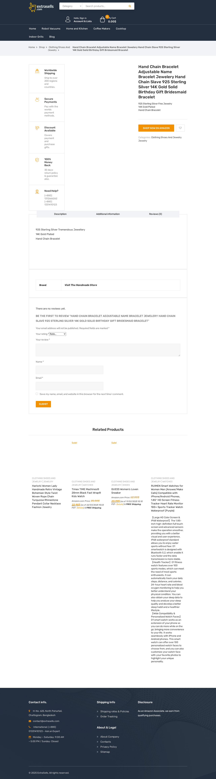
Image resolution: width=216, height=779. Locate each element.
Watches (88, 485)
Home (32, 28)
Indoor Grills (36, 36)
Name (40, 361)
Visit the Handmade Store (81, 285)
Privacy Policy (108, 746)
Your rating (42, 334)
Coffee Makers (101, 28)
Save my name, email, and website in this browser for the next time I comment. (82, 394)
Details (80, 508)
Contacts (105, 741)
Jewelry (142, 140)
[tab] (60, 214)
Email (39, 378)
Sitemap (105, 751)
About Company (109, 736)
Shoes (126, 485)
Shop (42, 47)
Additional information (108, 214)
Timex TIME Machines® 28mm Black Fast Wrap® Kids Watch (86, 493)
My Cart (112, 18)
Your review (43, 339)
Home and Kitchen (77, 28)
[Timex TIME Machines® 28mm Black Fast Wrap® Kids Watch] (88, 461)
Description (60, 214)
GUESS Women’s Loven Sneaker (124, 491)
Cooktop (121, 28)
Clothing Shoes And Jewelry (59, 49)
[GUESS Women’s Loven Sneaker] (127, 461)
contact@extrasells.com (46, 721)
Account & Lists (83, 21)
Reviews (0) (155, 214)
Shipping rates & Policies (114, 711)
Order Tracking (108, 716)
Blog (52, 36)
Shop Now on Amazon (156, 128)
